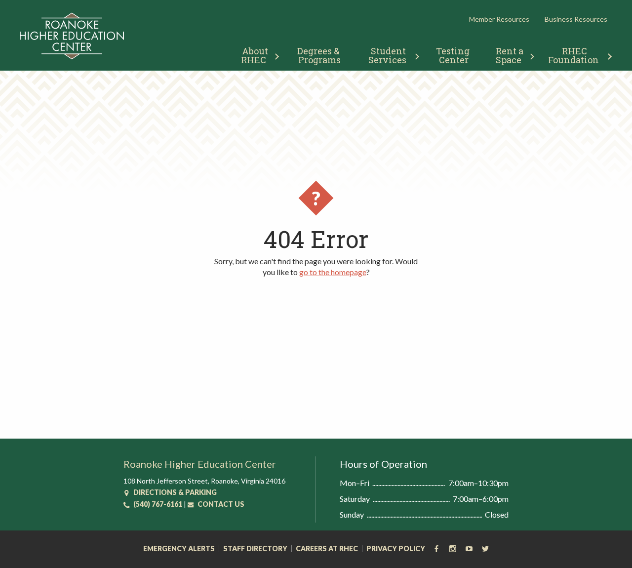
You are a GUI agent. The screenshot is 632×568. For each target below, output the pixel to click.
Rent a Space (511, 55)
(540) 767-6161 (157, 504)
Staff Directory (255, 548)
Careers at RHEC (327, 548)
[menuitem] (256, 54)
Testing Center (454, 55)
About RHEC (255, 55)
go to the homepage (332, 272)
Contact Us (220, 504)
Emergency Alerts (179, 548)
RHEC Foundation (573, 55)
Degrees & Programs (319, 55)
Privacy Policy (395, 548)
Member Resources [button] (499, 19)
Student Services (388, 55)
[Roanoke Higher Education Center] (72, 57)
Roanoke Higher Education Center (199, 464)
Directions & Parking (174, 492)
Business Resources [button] (576, 19)
